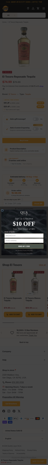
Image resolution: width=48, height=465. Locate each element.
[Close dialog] (2, 211)
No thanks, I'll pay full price (24, 251)
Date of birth (10, 232)
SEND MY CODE (24, 246)
